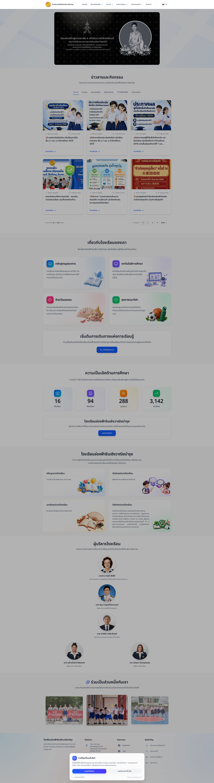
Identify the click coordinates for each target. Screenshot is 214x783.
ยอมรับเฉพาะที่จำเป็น (125, 771)
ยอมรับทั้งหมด (89, 771)
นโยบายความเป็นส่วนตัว (133, 777)
